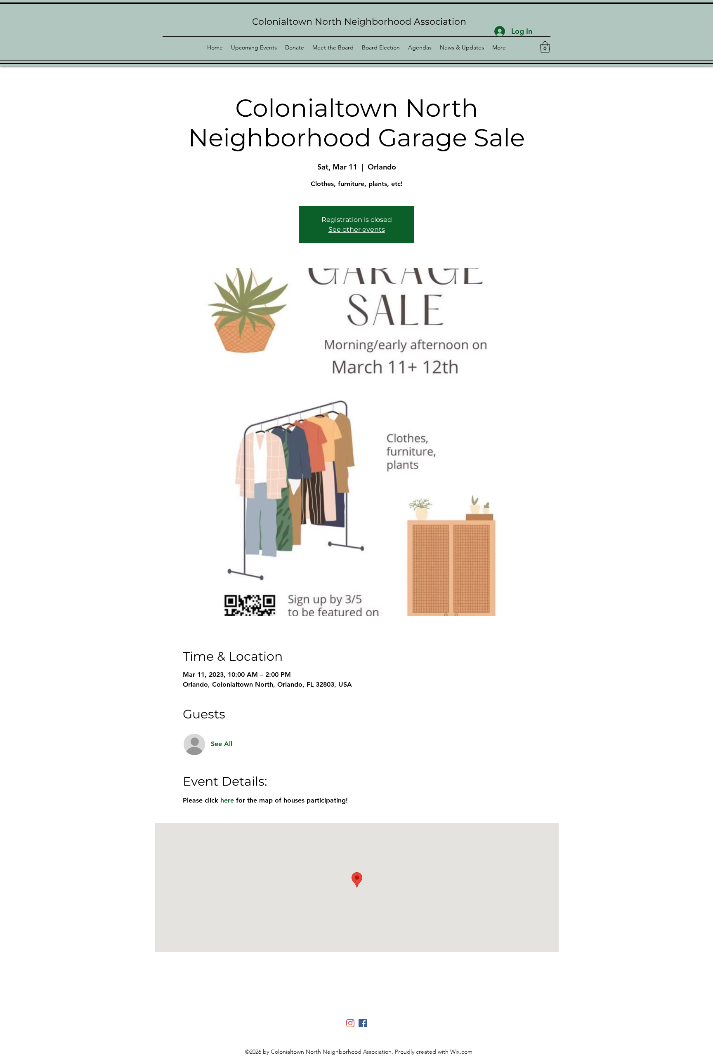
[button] (545, 47)
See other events (356, 229)
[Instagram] (350, 1023)
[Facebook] (363, 1023)
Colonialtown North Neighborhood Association (359, 21)
